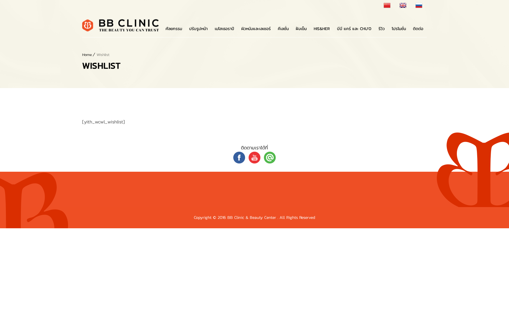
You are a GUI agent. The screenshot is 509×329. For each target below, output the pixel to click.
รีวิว (382, 29)
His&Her (322, 29)
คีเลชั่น (283, 29)
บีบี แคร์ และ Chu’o (354, 29)
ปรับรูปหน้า (198, 29)
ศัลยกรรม (174, 29)
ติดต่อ (418, 29)
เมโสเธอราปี (224, 29)
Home (87, 54)
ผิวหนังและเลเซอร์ (256, 29)
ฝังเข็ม (301, 29)
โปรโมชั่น (399, 29)
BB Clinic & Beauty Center (252, 217)
